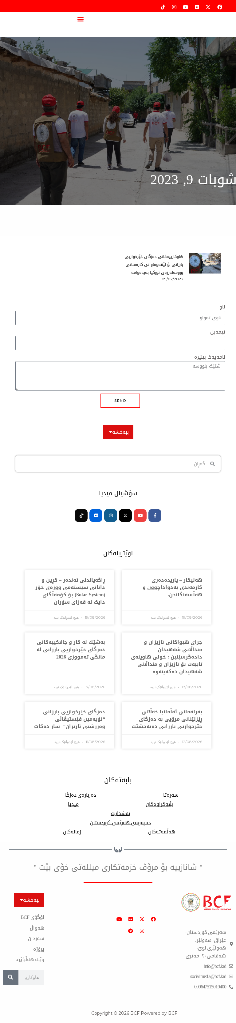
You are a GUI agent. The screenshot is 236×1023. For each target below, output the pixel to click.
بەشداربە (120, 813)
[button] (80, 19)
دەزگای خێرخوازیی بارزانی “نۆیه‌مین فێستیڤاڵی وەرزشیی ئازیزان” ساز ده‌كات (69, 719)
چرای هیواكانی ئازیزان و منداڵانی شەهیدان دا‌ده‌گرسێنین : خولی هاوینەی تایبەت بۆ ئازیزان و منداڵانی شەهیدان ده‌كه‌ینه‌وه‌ (166, 656)
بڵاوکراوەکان (159, 804)
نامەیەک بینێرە (209, 357)
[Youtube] (140, 515)
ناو (222, 307)
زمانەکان (72, 831)
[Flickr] (95, 515)
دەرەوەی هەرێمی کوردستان (120, 822)
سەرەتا (171, 795)
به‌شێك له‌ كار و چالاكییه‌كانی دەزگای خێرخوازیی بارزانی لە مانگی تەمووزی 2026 (71, 649)
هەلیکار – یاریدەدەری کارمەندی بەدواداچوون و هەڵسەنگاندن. (172, 587)
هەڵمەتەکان (161, 831)
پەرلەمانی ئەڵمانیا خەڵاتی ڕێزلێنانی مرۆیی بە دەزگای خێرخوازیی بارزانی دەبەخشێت (167, 719)
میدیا (73, 804)
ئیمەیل (217, 332)
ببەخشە (120, 432)
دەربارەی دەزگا (80, 795)
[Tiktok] (81, 515)
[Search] (10, 977)
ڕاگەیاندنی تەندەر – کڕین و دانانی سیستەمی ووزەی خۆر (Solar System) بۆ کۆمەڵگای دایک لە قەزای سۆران (70, 591)
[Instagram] (110, 515)
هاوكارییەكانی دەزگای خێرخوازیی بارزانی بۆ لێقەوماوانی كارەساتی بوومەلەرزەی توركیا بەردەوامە (154, 264)
